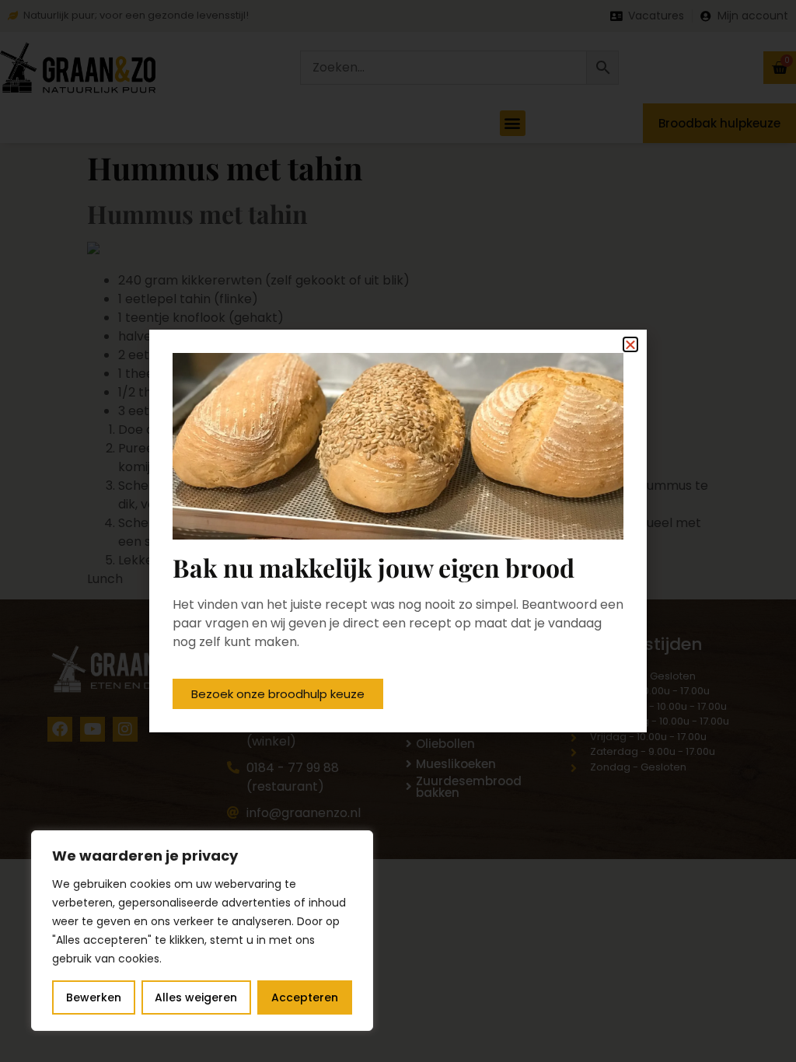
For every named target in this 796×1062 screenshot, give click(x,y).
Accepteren (304, 997)
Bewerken (93, 997)
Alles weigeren (196, 997)
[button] (630, 344)
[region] (202, 930)
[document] (398, 531)
